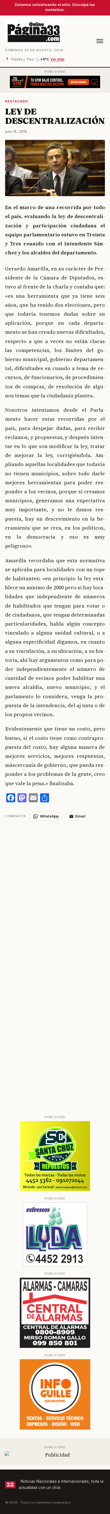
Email (80, 816)
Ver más (57, 59)
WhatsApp (49, 816)
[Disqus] (55, 891)
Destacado (16, 101)
